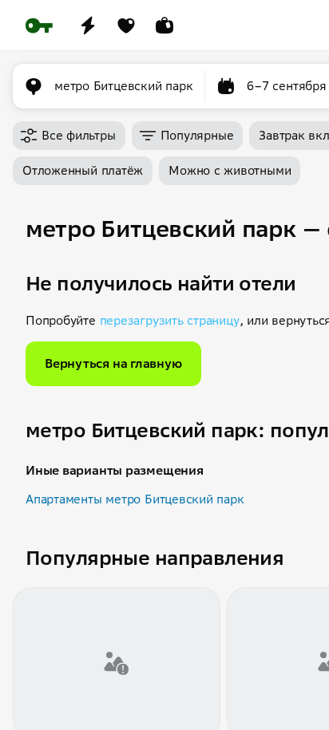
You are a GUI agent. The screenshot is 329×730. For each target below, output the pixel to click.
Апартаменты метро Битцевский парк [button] (135, 499)
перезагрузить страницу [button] (170, 320)
